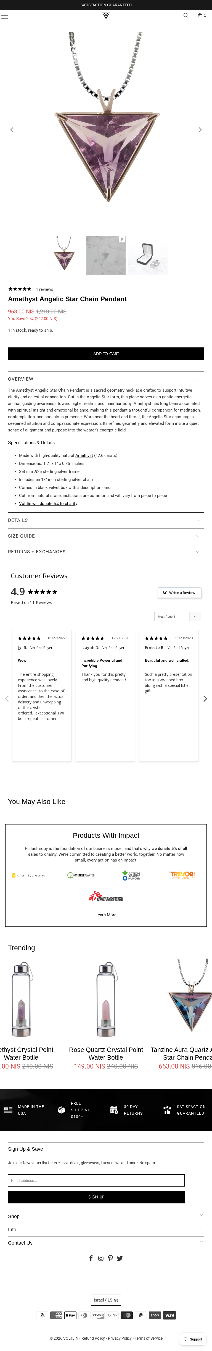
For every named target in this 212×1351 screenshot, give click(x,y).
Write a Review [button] (182, 592)
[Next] (199, 129)
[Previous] (12, 129)
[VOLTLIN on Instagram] (101, 1259)
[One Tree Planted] (81, 875)
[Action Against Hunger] (131, 875)
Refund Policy (93, 1338)
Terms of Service (149, 1338)
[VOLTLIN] (106, 15)
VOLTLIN (70, 1338)
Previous (6, 695)
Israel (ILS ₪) (106, 1300)
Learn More (106, 914)
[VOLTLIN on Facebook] (91, 1259)
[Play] (106, 129)
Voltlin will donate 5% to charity (48, 503)
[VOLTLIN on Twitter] (120, 1259)
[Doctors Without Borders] (106, 895)
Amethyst (84, 455)
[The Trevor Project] (182, 875)
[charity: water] (30, 875)
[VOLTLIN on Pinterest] (111, 1259)
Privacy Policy (120, 1338)
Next (205, 695)
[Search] (186, 15)
